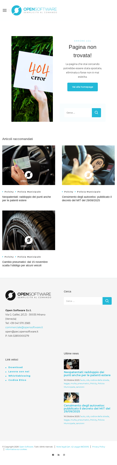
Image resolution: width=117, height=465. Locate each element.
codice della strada (99, 380)
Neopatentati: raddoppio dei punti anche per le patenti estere (87, 374)
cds (87, 380)
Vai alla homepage (82, 87)
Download (15, 367)
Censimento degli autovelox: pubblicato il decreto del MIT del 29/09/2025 (87, 408)
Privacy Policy (98, 447)
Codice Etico (17, 380)
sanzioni (80, 387)
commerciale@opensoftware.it (24, 327)
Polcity (9, 192)
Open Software (26, 447)
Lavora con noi (18, 371)
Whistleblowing (19, 375)
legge (67, 383)
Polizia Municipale (29, 192)
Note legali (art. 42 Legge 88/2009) (72, 447)
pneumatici (83, 383)
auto (83, 380)
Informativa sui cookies (16, 449)
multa (74, 383)
